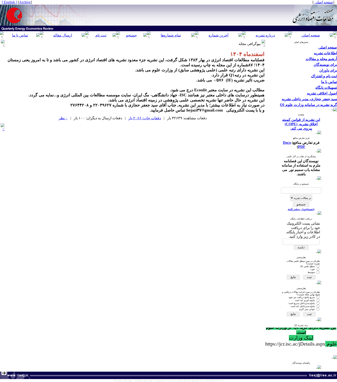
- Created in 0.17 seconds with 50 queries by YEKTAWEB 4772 (188, 380)
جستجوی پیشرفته (301, 209)
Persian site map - (124, 380)
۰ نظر (63, 118)
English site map (144, 380)
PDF (301, 147)
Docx (287, 143)
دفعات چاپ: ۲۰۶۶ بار (144, 118)
